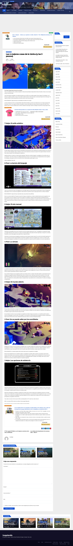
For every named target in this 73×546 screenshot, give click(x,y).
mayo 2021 (58, 103)
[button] (69, 11)
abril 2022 (57, 74)
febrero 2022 (58, 79)
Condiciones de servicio (48, 542)
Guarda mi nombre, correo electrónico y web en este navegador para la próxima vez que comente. (22, 505)
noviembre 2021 (59, 87)
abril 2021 (57, 105)
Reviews (20, 10)
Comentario (5, 466)
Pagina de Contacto (66, 542)
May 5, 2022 (41, 526)
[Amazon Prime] (50, 44)
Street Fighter (60, 10)
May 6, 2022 (7, 526)
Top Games (14, 10)
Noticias (35, 10)
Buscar (56, 33)
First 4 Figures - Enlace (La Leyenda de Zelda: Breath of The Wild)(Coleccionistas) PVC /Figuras (32, 35)
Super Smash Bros (22, 12)
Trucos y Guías (27, 10)
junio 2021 (57, 100)
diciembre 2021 (58, 84)
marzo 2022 (58, 76)
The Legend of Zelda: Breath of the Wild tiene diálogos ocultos (27, 454)
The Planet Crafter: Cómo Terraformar (62, 63)
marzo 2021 (58, 108)
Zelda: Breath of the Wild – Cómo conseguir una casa (10, 454)
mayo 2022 (58, 71)
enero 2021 (58, 113)
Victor (12, 59)
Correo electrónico (6, 493)
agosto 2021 (58, 95)
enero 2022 (58, 82)
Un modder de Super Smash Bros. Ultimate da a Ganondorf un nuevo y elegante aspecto (62, 56)
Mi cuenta (60, 542)
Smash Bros (31, 12)
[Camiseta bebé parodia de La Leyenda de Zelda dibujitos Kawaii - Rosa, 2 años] (9, 113)
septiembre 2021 (59, 92)
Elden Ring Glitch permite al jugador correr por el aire (9, 524)
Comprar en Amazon (48, 46)
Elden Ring (42, 10)
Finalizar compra (55, 542)
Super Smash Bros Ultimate (10, 12)
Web (4, 499)
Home (39, 542)
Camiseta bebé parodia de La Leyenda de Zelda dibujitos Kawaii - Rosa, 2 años (31, 109)
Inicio (8, 10)
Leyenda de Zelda (51, 10)
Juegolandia (7, 5)
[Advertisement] (36, 22)
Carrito (42, 542)
